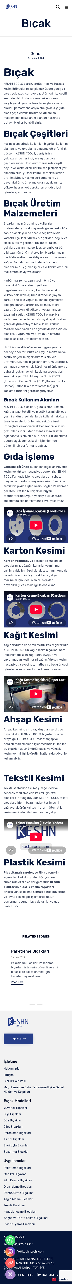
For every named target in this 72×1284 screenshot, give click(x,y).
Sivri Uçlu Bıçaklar (16, 1145)
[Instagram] (10, 1252)
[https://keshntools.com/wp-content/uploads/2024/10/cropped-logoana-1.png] (17, 1028)
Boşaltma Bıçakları (16, 1151)
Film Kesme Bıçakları (18, 1180)
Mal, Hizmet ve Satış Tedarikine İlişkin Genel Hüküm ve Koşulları (34, 1089)
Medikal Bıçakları (15, 1174)
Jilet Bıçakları (13, 1126)
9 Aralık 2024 (18, 957)
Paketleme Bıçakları (30, 951)
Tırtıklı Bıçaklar (14, 1139)
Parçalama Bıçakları (17, 1133)
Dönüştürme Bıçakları (19, 1193)
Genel (36, 53)
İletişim (9, 1075)
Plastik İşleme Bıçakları (19, 1224)
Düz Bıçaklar (12, 1120)
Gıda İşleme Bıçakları (18, 1186)
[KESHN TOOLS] (11, 7)
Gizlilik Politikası (15, 1081)
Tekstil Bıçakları (14, 1205)
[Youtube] (10, 1263)
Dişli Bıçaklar (12, 1114)
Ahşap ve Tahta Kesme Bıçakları (26, 1218)
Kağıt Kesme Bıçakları (18, 1199)
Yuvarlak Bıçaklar (15, 1108)
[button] (17, 983)
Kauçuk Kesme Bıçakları (20, 1211)
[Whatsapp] (10, 1240)
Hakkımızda (12, 1068)
